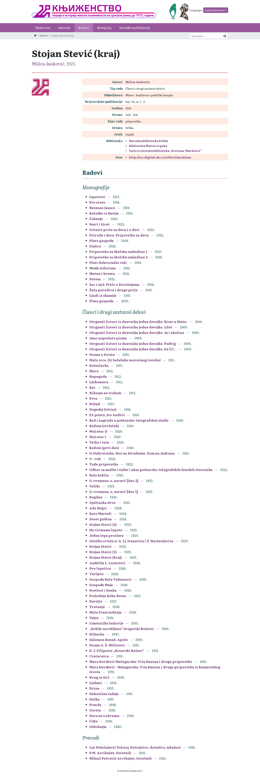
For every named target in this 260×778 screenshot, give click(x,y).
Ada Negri (98, 508)
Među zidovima (102, 268)
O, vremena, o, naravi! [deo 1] (113, 491)
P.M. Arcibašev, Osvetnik (110, 752)
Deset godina (100, 519)
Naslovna (42, 27)
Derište (95, 601)
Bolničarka (99, 365)
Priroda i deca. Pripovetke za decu (119, 235)
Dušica (95, 246)
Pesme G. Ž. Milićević (107, 645)
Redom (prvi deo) (104, 447)
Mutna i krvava (102, 273)
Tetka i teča (99, 442)
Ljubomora (98, 382)
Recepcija (104, 27)
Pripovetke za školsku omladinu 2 (118, 257)
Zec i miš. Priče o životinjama (114, 284)
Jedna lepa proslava (106, 535)
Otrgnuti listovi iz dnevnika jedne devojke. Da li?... (133, 349)
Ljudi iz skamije (102, 295)
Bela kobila (99, 475)
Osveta (95, 710)
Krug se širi (99, 677)
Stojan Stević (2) (103, 524)
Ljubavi (95, 682)
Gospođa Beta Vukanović (110, 579)
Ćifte (93, 721)
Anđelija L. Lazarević (107, 562)
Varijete (96, 573)
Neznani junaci (102, 207)
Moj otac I (97, 436)
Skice (94, 371)
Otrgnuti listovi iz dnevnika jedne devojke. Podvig (132, 343)
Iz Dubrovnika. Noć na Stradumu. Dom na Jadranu (132, 453)
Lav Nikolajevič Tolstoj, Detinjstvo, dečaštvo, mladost (135, 747)
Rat (92, 387)
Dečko (94, 699)
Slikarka (96, 634)
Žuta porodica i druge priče (113, 290)
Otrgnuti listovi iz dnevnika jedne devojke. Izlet (130, 327)
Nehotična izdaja (104, 693)
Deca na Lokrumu (104, 715)
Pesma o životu (102, 354)
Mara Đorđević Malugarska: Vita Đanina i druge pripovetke (140, 661)
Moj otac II (98, 431)
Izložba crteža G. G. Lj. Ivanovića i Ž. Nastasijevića (131, 541)
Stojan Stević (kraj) (105, 557)
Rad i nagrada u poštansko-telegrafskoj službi (129, 420)
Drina (94, 688)
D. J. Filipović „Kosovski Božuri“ (116, 650)
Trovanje (97, 606)
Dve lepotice (100, 568)
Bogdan (95, 497)
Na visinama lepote (105, 530)
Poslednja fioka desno (107, 595)
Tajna (94, 617)
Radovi (83, 27)
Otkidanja (97, 726)
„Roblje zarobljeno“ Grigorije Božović (121, 628)
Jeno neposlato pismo (108, 338)
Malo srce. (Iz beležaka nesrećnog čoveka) (125, 360)
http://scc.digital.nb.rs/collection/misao (160, 157)
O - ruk (95, 458)
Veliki (94, 486)
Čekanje (96, 218)
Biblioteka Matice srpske (148, 146)
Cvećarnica (99, 656)
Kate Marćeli (100, 513)
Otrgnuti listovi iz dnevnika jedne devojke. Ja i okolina (136, 332)
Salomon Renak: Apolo (108, 639)
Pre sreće (97, 202)
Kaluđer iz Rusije (104, 213)
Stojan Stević (100, 546)
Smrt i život (99, 224)
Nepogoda (98, 376)
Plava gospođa (101, 240)
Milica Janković (48, 63)
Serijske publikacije (134, 27)
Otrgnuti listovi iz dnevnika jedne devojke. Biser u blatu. (138, 321)
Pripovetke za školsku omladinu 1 (118, 251)
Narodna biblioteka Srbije (148, 141)
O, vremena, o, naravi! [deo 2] (113, 480)
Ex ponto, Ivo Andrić (107, 414)
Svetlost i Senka (103, 590)
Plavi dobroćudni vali (108, 262)
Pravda (95, 704)
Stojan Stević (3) (103, 551)
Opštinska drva (102, 502)
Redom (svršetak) (104, 425)
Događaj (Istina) (103, 409)
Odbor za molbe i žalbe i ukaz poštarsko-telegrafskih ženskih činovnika (151, 469)
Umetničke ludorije (106, 623)
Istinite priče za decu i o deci (114, 229)
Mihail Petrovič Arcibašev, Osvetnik (120, 758)
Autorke (64, 27)
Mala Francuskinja (105, 612)
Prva (93, 398)
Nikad (94, 403)
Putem (94, 279)
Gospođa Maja (101, 584)
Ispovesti (97, 196)
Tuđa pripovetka (103, 464)
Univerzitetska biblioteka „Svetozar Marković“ (165, 151)
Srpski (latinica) (214, 10)
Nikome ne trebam (105, 393)
